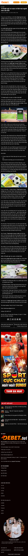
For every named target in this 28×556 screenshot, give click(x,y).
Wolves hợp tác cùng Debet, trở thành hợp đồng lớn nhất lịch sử (15, 407)
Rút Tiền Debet (4, 475)
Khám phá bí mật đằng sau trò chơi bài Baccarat (13, 159)
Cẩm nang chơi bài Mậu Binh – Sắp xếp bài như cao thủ (15, 420)
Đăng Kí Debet (3, 470)
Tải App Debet (4, 467)
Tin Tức (2, 485)
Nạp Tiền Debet (4, 473)
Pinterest (3, 508)
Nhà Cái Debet (9, 18)
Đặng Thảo (16, 12)
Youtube (2, 505)
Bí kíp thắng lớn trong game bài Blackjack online (15, 415)
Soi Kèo (2, 490)
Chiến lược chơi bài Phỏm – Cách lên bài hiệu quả (16, 424)
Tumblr (2, 510)
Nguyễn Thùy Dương (16, 461)
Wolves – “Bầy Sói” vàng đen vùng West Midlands (14, 411)
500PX (2, 513)
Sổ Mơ (2, 493)
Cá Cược (2, 6)
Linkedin (2, 502)
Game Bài (3, 495)
